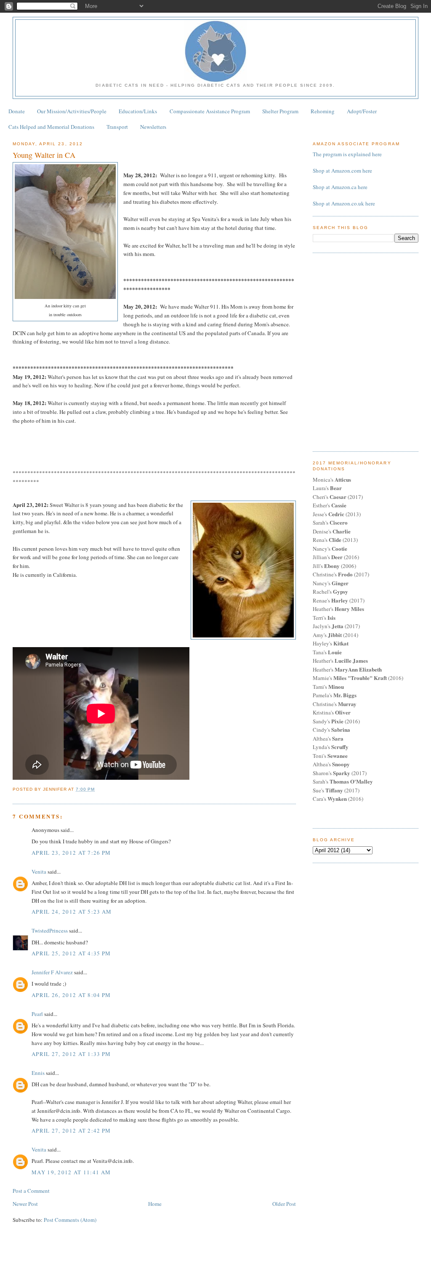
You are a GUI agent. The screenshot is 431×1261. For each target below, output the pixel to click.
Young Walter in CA (44, 155)
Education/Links (138, 111)
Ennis (38, 1073)
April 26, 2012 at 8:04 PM (71, 995)
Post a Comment (31, 1190)
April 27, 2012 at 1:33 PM (71, 1054)
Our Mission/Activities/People (71, 111)
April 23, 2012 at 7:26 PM (71, 852)
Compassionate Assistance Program (210, 111)
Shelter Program (280, 111)
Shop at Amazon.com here (342, 170)
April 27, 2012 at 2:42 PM (71, 1130)
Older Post (284, 1204)
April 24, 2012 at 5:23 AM (72, 911)
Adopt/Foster (362, 111)
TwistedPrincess (50, 930)
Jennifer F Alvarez (52, 972)
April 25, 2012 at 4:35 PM (71, 953)
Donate (16, 111)
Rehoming (323, 111)
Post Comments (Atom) (70, 1220)
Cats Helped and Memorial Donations (51, 127)
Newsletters (153, 127)
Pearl (37, 1014)
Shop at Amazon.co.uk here (344, 203)
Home (155, 1204)
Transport (117, 127)
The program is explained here (347, 154)
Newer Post (25, 1204)
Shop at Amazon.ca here (340, 187)
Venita (39, 871)
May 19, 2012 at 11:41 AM (71, 1172)
